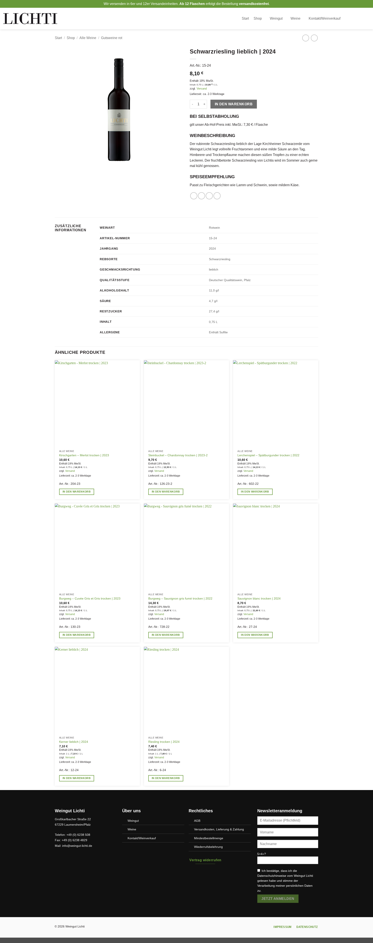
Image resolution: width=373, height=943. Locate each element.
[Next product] (305, 38)
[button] (367, 18)
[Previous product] (314, 38)
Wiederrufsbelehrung (208, 847)
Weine (295, 18)
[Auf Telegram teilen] (217, 195)
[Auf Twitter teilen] (201, 195)
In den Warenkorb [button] (77, 491)
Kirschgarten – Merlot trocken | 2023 (84, 455)
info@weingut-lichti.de (77, 845)
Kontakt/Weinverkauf (324, 18)
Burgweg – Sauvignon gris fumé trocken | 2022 (180, 598)
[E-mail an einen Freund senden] (209, 195)
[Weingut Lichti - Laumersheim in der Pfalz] (30, 18)
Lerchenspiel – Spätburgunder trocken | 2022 (268, 455)
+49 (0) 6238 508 (78, 834)
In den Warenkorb (234, 104)
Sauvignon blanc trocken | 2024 (259, 598)
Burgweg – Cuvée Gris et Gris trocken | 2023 (89, 598)
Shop (258, 18)
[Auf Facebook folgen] (182, 928)
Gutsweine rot (111, 38)
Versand (202, 88)
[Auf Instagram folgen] (190, 928)
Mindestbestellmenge (208, 838)
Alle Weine (87, 38)
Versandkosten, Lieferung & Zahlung (219, 829)
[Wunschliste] (359, 18)
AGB (197, 820)
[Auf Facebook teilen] (193, 195)
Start (245, 18)
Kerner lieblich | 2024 (73, 741)
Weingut (276, 18)
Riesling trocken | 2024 (164, 741)
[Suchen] (350, 18)
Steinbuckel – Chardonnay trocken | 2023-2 (178, 455)
